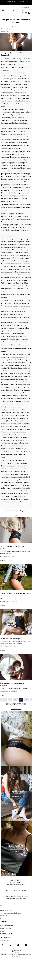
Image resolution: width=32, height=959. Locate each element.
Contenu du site (4, 919)
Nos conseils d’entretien (6, 925)
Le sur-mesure (4, 940)
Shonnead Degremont (10, 81)
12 (15, 699)
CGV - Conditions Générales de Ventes (10, 913)
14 (26, 699)
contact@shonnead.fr (6, 937)
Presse (2, 931)
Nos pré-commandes (6, 928)
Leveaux (21, 117)
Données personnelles (6, 910)
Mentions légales (4, 916)
